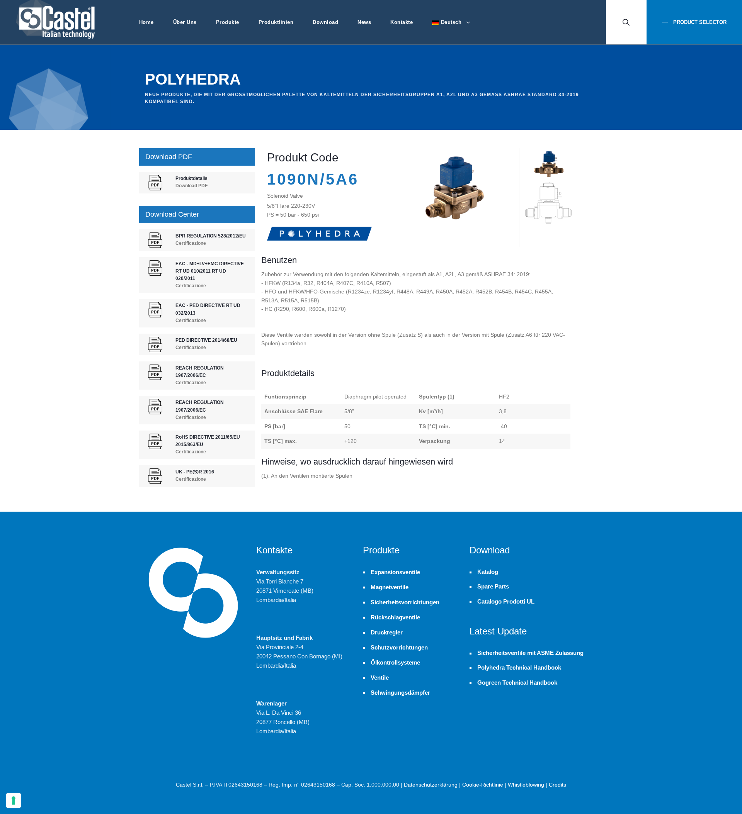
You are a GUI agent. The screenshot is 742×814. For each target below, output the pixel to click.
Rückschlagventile (395, 617)
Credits (557, 785)
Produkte (227, 22)
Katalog (487, 572)
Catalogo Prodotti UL (505, 602)
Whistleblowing (526, 785)
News (364, 22)
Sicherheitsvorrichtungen (405, 602)
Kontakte (401, 22)
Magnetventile (389, 587)
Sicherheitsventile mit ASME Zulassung (530, 653)
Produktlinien (276, 22)
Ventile (380, 677)
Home (146, 22)
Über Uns (185, 22)
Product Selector (699, 22)
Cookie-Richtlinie (482, 785)
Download (325, 22)
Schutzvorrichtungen (399, 647)
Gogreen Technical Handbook (517, 683)
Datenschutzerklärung (431, 785)
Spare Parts (493, 586)
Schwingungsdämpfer (400, 692)
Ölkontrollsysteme (395, 662)
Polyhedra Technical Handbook (519, 668)
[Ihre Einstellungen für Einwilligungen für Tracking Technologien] (13, 800)
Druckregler (387, 632)
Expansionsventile (395, 572)
